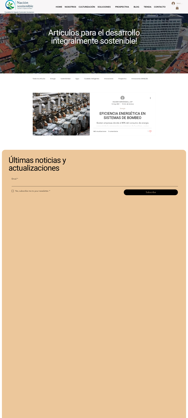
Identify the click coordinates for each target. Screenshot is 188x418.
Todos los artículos (39, 79)
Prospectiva (122, 79)
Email (15, 179)
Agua (77, 79)
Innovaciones (108, 79)
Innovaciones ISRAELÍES (139, 79)
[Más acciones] (151, 98)
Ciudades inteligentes (91, 79)
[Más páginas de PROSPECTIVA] (130, 7)
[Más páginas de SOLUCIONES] (112, 7)
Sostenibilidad (65, 79)
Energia (53, 79)
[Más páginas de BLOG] (140, 7)
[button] (177, 7)
